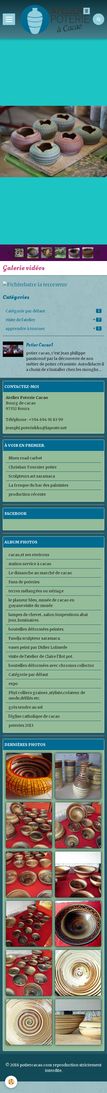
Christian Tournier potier (33, 467)
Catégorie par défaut (52, 311)
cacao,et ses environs (29, 554)
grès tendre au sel (26, 707)
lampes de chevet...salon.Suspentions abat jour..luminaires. (48, 617)
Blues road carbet (25, 458)
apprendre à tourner (52, 328)
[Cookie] (11, 1082)
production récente (27, 494)
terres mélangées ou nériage (36, 591)
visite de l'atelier (52, 319)
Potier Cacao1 (39, 345)
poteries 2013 (21, 725)
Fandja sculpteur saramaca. (35, 638)
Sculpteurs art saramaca (32, 476)
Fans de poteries (24, 581)
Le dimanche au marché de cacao (40, 572)
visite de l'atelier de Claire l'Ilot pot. (41, 656)
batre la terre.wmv (45, 284)
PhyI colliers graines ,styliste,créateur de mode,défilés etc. (47, 695)
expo (13, 683)
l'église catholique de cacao (34, 716)
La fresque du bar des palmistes (38, 485)
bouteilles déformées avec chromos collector (51, 665)
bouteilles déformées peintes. (36, 629)
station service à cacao (30, 563)
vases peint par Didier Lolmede (38, 647)
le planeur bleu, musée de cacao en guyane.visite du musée (41, 603)
